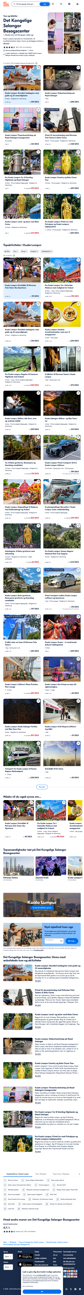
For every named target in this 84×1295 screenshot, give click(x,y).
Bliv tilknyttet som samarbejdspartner (69, 1263)
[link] (22, 85)
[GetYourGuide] (6, 4)
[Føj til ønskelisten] (38, 67)
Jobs (54, 1258)
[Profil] (77, 4)
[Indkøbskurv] (61, 4)
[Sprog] (69, 4)
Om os (55, 1255)
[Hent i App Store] (25, 1264)
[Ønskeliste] (53, 4)
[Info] (36, 63)
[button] (22, 85)
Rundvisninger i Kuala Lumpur (57, 1242)
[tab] (17, 1174)
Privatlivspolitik (38, 950)
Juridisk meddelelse (41, 1258)
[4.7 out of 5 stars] (9, 1231)
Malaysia (13, 1242)
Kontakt (37, 1255)
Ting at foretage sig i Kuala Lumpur (31, 1242)
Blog (54, 1261)
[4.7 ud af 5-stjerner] (9, 47)
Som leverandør (68, 1255)
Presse (55, 1265)
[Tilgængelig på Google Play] (25, 1256)
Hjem (5, 1242)
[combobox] (25, 4)
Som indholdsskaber (69, 1258)
